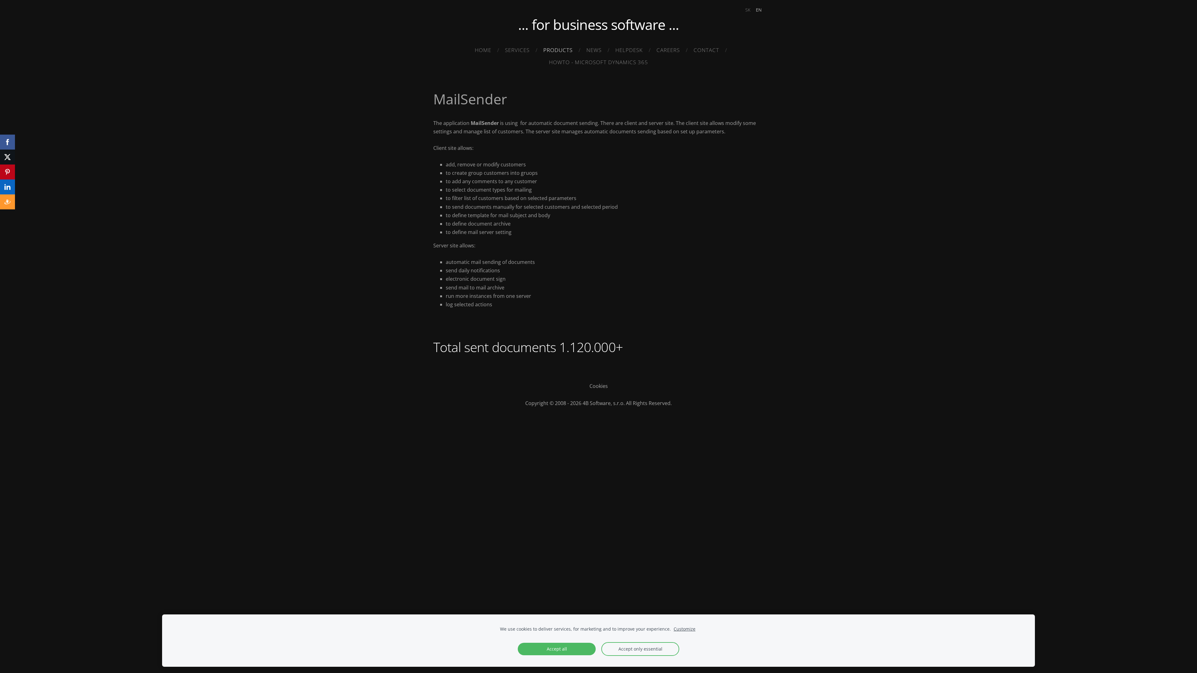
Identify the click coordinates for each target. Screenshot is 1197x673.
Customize (684, 629)
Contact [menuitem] (706, 50)
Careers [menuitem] (668, 50)
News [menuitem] (594, 50)
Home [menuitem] (483, 50)
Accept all (557, 649)
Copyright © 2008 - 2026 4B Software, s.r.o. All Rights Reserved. (598, 403)
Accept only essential (640, 649)
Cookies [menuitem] (598, 386)
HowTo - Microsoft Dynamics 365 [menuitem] (598, 62)
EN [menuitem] (759, 10)
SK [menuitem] (747, 10)
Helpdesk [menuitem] (629, 50)
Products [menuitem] (558, 50)
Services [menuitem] (517, 50)
